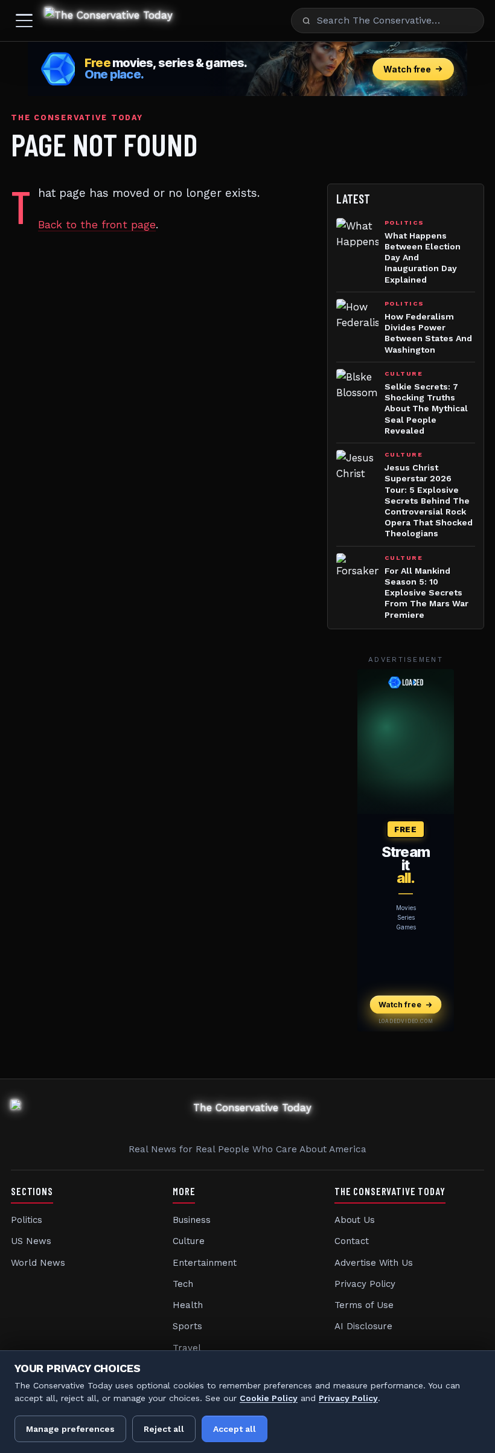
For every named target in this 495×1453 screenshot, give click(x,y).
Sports (187, 1326)
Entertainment (205, 1262)
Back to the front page (97, 225)
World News (38, 1262)
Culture (189, 1241)
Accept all (234, 1429)
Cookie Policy (269, 1398)
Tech (183, 1283)
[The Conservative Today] (109, 20)
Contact (351, 1241)
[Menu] (24, 20)
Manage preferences (70, 1429)
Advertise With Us (373, 1262)
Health (188, 1305)
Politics (26, 1219)
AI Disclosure (363, 1326)
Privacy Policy (364, 1283)
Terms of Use (364, 1305)
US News (31, 1241)
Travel (187, 1347)
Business (192, 1219)
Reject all (164, 1429)
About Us (354, 1219)
